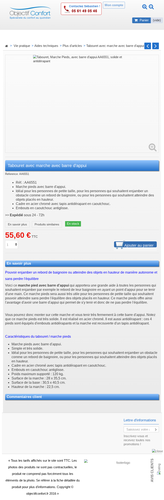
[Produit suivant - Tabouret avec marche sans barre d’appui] (155, 46)
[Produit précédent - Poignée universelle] (147, 46)
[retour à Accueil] (6, 46)
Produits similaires (47, 224)
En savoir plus (17, 224)
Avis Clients (152, 470)
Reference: (12, 174)
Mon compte (114, 5)
